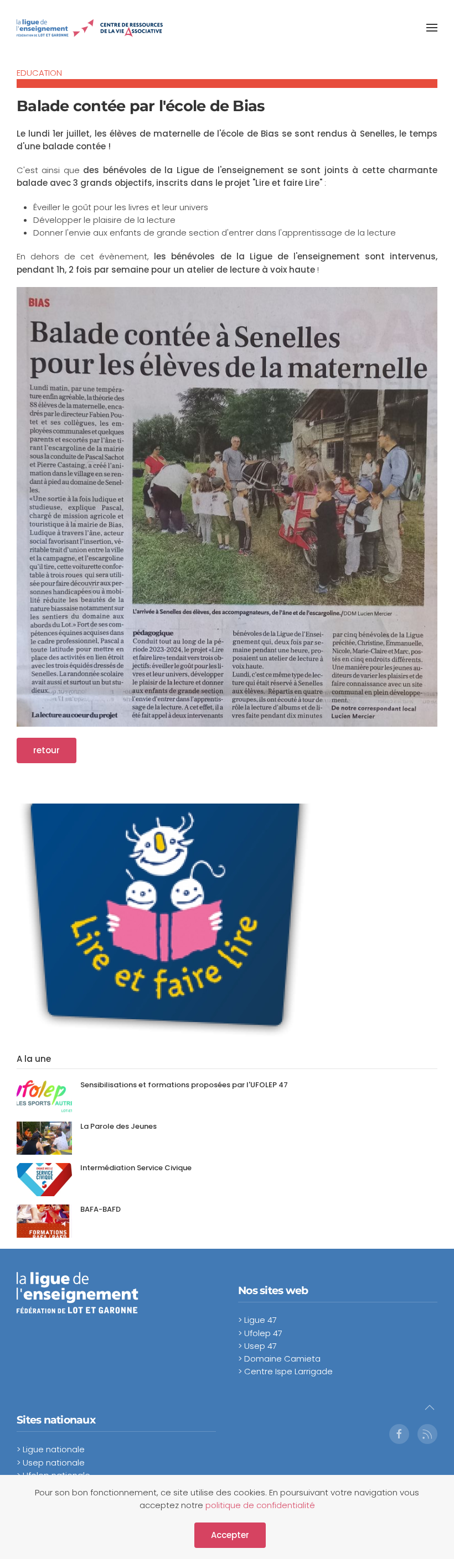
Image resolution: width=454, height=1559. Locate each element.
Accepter (230, 1535)
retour (46, 750)
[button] (431, 28)
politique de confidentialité (260, 1505)
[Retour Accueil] (90, 28)
